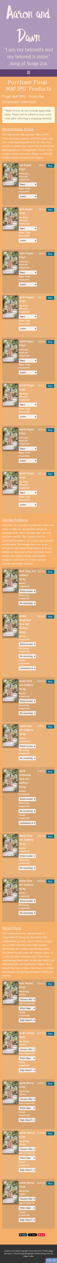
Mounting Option (24, 994)
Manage (53, 1)
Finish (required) (24, 662)
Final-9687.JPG (13, 97)
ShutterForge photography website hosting (30, 1253)
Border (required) (24, 585)
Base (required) (27, 1004)
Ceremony (10, 102)
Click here (19, 560)
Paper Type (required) (24, 191)
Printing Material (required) (24, 177)
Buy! (50, 166)
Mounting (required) (24, 597)
